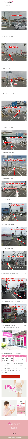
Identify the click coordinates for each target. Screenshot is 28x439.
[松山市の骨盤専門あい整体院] (12, 2)
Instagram (13, 433)
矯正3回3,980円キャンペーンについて (11, 377)
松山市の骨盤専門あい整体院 (11, 437)
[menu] (26, 2)
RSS (15, 433)
